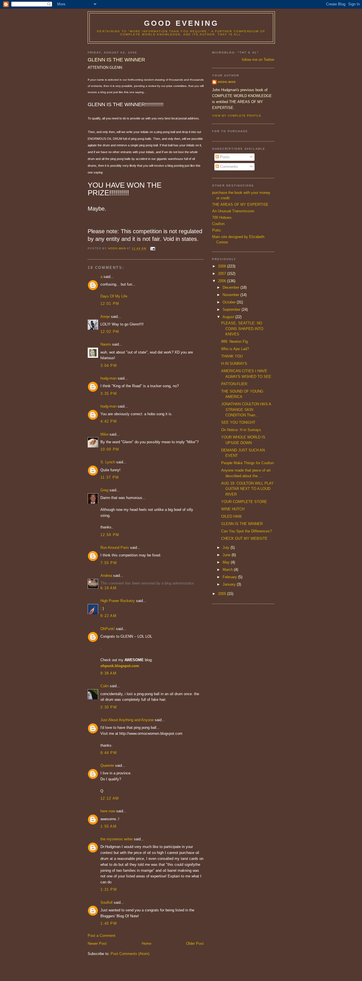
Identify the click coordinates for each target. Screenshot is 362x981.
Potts (216, 230)
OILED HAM (231, 516)
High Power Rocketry (117, 601)
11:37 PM (109, 477)
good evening (181, 23)
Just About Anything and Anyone (127, 720)
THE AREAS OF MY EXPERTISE (240, 204)
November (231, 295)
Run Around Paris (114, 547)
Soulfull (106, 902)
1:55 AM (108, 826)
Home (146, 943)
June (227, 555)
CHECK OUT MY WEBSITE (244, 538)
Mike (104, 434)
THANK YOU (232, 356)
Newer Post (97, 943)
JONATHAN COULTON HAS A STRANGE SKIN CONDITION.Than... (246, 409)
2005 (222, 594)
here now (107, 811)
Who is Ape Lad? (235, 349)
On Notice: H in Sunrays (241, 430)
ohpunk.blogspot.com (119, 666)
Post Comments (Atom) (130, 954)
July (226, 547)
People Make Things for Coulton (247, 463)
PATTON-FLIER (234, 384)
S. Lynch (107, 462)
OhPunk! (107, 629)
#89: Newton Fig (234, 341)
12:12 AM (109, 798)
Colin (104, 686)
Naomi (105, 344)
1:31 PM (108, 889)
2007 (222, 273)
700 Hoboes (222, 217)
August (229, 317)
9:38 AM (108, 673)
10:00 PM (109, 449)
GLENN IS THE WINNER (242, 524)
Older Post (195, 943)
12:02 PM (109, 331)
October (230, 302)
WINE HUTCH (232, 509)
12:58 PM (109, 535)
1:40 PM (108, 923)
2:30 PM (108, 707)
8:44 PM (108, 753)
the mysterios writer (116, 839)
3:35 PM (108, 393)
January (230, 584)
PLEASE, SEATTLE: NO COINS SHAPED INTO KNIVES (242, 328)
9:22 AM (108, 616)
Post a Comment (101, 935)
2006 (222, 281)
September (232, 309)
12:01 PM (109, 303)
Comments (228, 166)
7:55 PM (108, 563)
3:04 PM (108, 365)
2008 (222, 266)
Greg (104, 490)
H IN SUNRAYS (234, 363)
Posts (224, 157)
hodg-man (108, 378)
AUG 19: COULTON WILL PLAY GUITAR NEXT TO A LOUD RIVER (247, 488)
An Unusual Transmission (233, 211)
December (231, 287)
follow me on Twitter (258, 59)
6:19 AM (108, 588)
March (228, 569)
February (230, 577)
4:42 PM (108, 421)
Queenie (107, 765)
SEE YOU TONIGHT (238, 422)
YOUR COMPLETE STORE (244, 502)
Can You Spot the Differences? (246, 531)
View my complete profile (236, 115)
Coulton (218, 224)
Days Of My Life (113, 296)
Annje (105, 316)
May (227, 562)
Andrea (106, 575)
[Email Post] (152, 248)
